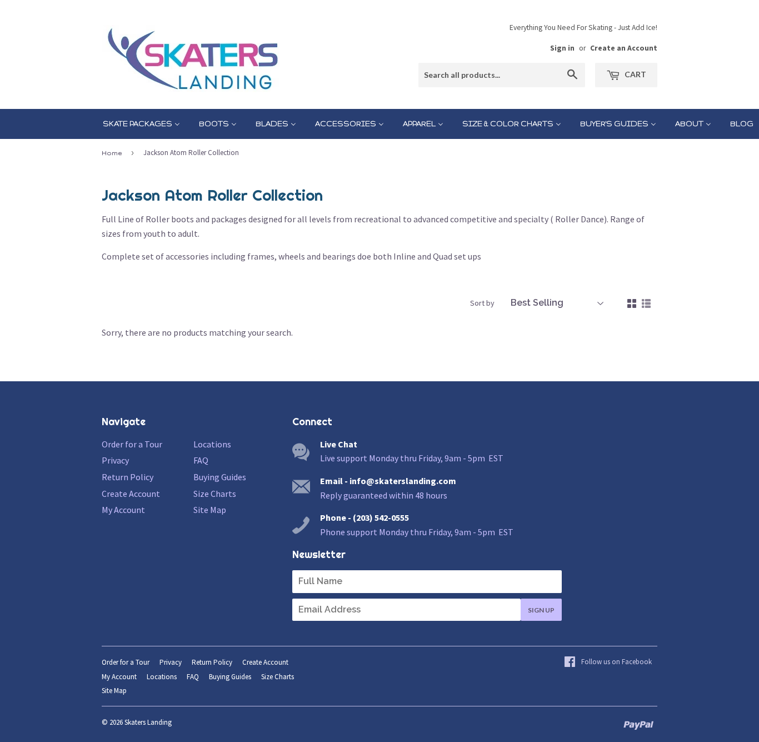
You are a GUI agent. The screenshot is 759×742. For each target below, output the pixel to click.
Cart (634, 74)
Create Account (131, 493)
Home (112, 153)
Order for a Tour (132, 444)
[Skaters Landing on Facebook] (608, 662)
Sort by (482, 303)
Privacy (115, 460)
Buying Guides (219, 476)
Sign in (562, 48)
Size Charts (214, 493)
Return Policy (127, 476)
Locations (212, 444)
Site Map (209, 509)
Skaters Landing (148, 722)
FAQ (200, 460)
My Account (123, 509)
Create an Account (623, 48)
